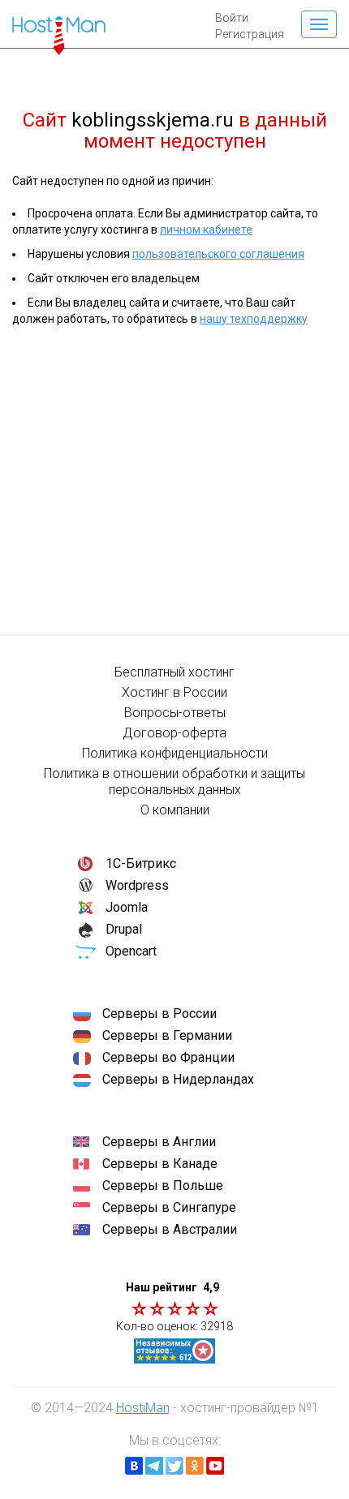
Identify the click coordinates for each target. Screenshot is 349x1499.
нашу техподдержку (254, 318)
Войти (231, 17)
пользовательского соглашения (218, 253)
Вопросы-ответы (175, 712)
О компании (174, 810)
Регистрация (249, 34)
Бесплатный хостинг (174, 672)
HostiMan (143, 1407)
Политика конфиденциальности (175, 753)
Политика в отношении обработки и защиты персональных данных (174, 781)
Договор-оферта (174, 733)
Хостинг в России (174, 692)
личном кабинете (206, 229)
